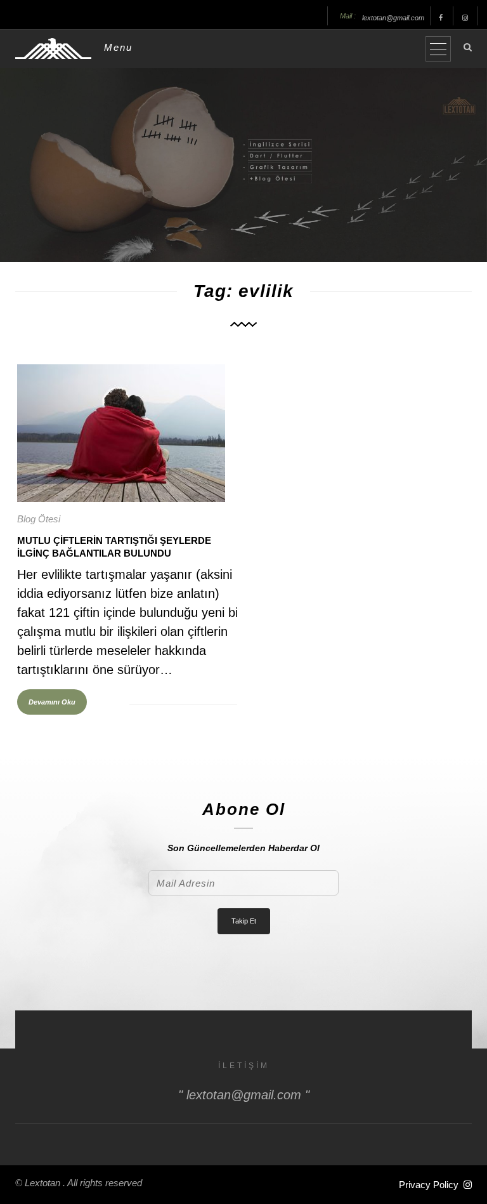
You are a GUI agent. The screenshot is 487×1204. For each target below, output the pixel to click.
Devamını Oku (52, 702)
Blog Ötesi (38, 518)
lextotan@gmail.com (393, 18)
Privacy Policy (428, 1184)
